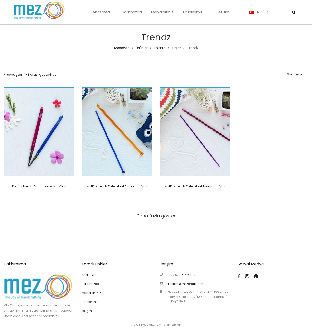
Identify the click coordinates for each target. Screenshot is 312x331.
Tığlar (176, 47)
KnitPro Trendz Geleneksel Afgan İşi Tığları (117, 186)
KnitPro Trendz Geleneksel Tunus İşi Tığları (195, 186)
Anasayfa (101, 12)
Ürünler (142, 47)
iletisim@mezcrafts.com (186, 284)
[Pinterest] (256, 276)
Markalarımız (162, 12)
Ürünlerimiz (193, 12)
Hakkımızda (132, 12)
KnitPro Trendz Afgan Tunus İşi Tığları (39, 186)
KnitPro (160, 47)
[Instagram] (247, 276)
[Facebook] (239, 276)
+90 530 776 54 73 (181, 275)
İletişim (223, 12)
